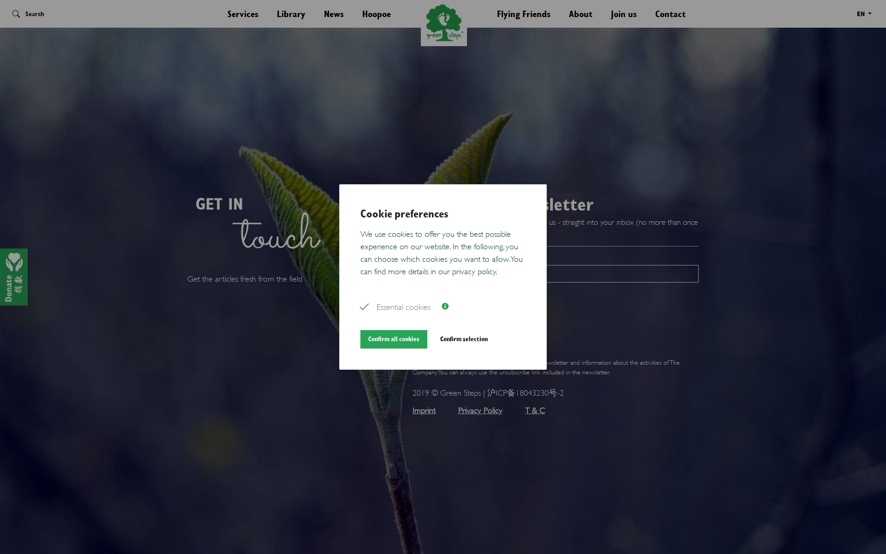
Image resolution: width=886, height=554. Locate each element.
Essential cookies (404, 306)
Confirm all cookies (393, 339)
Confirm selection (464, 339)
